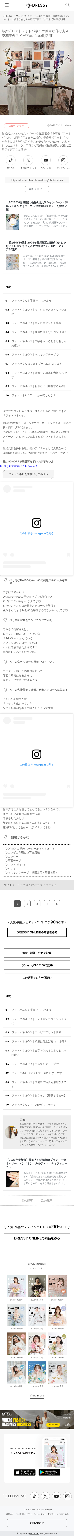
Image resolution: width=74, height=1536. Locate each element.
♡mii (23, 1119)
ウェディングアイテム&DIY (30, 16)
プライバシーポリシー (36, 1514)
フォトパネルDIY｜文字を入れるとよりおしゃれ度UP (39, 343)
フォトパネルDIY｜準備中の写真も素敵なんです (39, 375)
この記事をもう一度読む (37, 977)
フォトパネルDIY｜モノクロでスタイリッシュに (39, 311)
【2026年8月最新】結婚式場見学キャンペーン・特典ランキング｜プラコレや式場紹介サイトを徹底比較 (37, 206)
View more (37, 1395)
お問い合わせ (37, 1523)
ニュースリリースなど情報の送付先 (37, 1509)
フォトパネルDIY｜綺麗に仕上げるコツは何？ (39, 332)
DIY (48, 16)
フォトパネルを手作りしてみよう (31, 300)
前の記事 (25, 1200)
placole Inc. (34, 1533)
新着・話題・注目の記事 (37, 952)
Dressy (37, 5)
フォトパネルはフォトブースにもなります (37, 363)
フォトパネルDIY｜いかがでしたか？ (34, 395)
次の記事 (48, 1200)
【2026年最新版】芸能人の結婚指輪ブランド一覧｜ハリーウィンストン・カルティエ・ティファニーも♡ (36, 1163)
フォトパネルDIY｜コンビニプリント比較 (36, 322)
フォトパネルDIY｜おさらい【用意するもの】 (39, 386)
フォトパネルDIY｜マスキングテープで (35, 354)
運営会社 (10, 1514)
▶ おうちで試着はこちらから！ (19, 466)
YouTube (46, 168)
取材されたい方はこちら (58, 1514)
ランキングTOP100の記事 (37, 965)
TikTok (10, 168)
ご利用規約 (20, 1514)
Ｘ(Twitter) (28, 168)
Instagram (63, 168)
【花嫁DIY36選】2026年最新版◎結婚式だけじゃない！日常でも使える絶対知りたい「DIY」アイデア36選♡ (36, 246)
